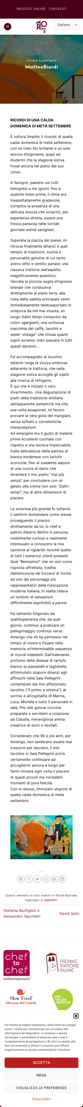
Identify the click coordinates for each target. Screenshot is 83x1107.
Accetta (41, 1062)
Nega (41, 1075)
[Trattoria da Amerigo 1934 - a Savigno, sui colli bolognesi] (41, 27)
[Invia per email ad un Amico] (46, 879)
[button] (76, 1016)
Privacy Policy (41, 1098)
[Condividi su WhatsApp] (20, 879)
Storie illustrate (41, 61)
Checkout (57, 9)
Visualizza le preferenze (41, 1088)
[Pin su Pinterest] (54, 879)
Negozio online (31, 9)
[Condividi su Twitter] (37, 879)
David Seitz (69, 913)
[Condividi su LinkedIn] (62, 879)
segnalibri (50, 900)
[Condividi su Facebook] (29, 879)
